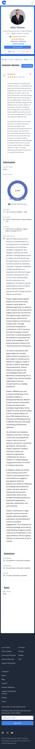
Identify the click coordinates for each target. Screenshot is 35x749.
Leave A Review (18, 44)
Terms (4, 701)
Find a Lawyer (7, 651)
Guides (20, 655)
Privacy (4, 697)
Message (12, 51)
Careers (4, 683)
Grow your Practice (9, 655)
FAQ (19, 659)
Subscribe (17, 723)
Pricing (20, 651)
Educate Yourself (8, 659)
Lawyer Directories (8, 663)
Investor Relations (8, 687)
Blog (3, 679)
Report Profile (25, 51)
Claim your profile (17, 47)
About (4, 675)
